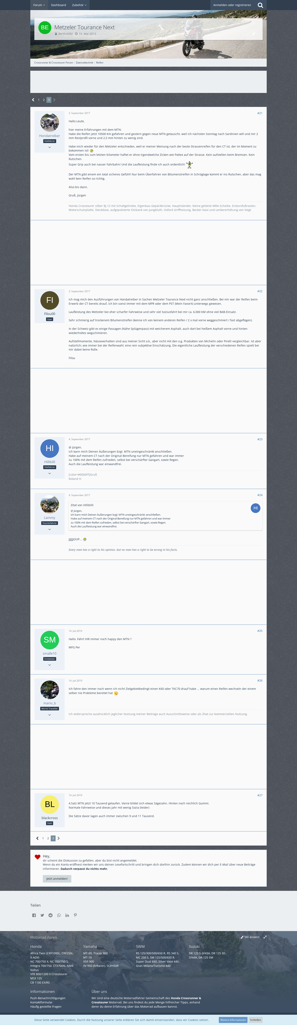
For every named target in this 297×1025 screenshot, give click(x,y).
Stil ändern (251, 937)
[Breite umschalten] (265, 937)
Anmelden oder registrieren (232, 5)
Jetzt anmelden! (57, 879)
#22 (259, 291)
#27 (259, 795)
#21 (259, 113)
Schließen (255, 1020)
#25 (259, 631)
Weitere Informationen (233, 1020)
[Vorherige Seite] (33, 100)
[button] (34, 915)
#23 (259, 439)
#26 (259, 680)
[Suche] (260, 5)
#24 (259, 495)
